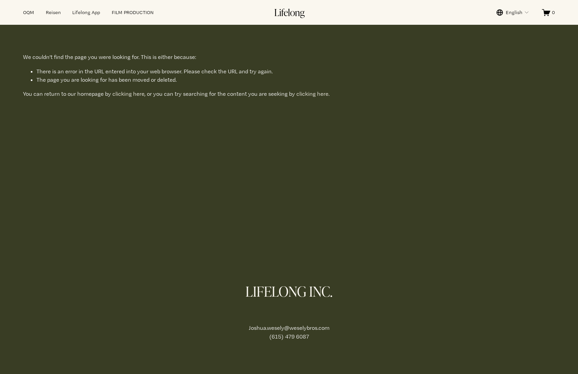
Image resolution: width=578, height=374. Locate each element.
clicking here (128, 93)
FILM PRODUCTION (133, 12)
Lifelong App (86, 12)
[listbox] (512, 12)
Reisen (53, 12)
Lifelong (289, 12)
